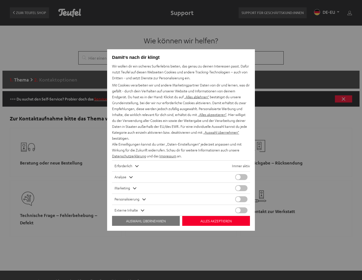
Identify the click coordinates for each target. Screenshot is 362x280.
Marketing (122, 188)
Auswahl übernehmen (146, 221)
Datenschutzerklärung (129, 156)
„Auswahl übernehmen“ (221, 132)
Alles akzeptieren (216, 221)
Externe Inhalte (126, 210)
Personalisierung (127, 199)
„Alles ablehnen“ (196, 97)
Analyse (120, 177)
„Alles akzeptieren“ (212, 115)
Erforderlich (123, 166)
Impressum (167, 156)
